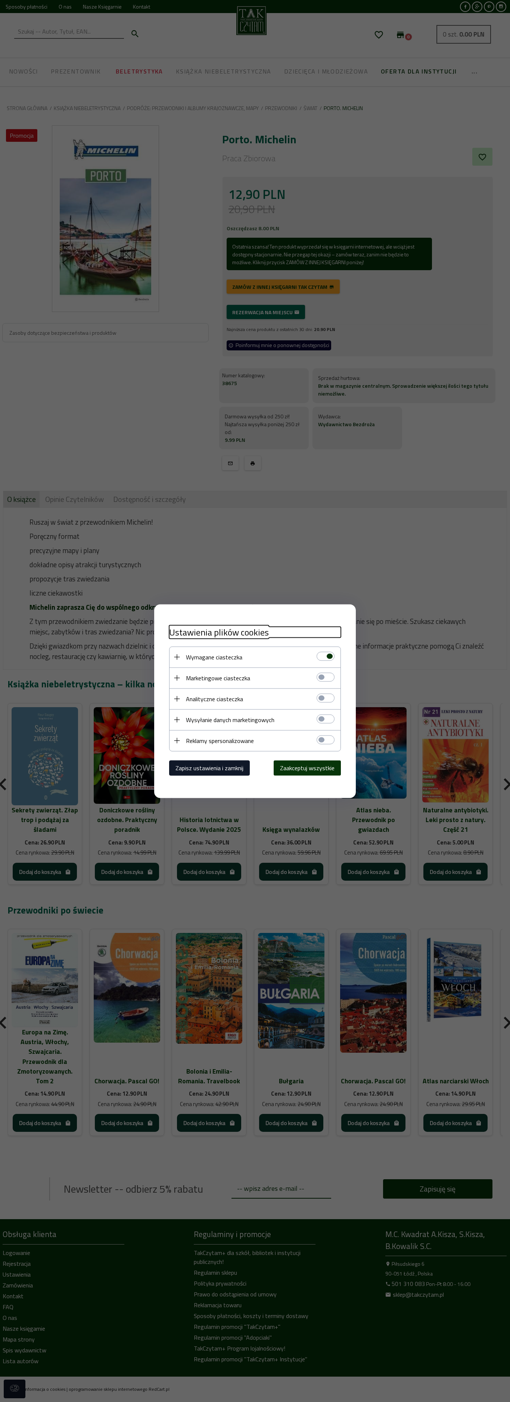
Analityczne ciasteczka (214, 698)
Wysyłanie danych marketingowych (230, 719)
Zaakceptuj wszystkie (307, 767)
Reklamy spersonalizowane (220, 740)
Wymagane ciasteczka (214, 656)
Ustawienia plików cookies (219, 632)
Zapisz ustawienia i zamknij (209, 767)
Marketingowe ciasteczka (218, 677)
